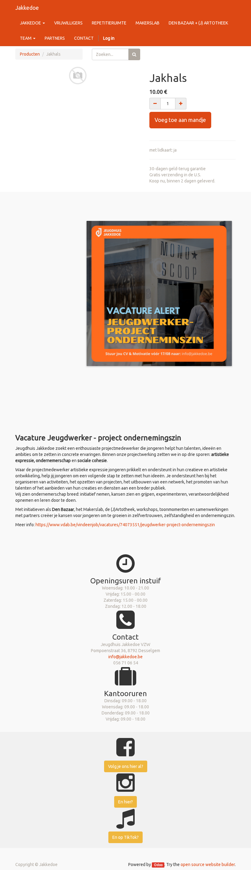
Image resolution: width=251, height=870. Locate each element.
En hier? (125, 801)
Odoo (158, 865)
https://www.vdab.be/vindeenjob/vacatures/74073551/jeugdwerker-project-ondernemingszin (125, 524)
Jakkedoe (27, 8)
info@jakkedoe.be (125, 656)
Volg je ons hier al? (125, 766)
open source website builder (208, 864)
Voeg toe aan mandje (180, 120)
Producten (30, 54)
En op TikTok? (125, 837)
